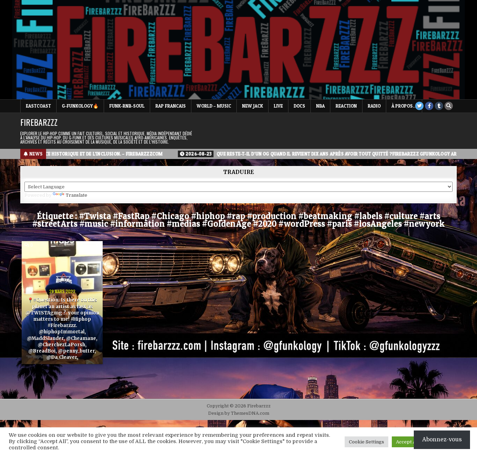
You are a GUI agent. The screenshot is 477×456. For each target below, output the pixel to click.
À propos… (404, 106)
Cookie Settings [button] (366, 441)
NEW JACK (252, 106)
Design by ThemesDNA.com (238, 413)
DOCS (299, 106)
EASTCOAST (38, 106)
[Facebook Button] (429, 106)
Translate (76, 195)
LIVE (278, 106)
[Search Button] (449, 106)
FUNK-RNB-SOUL (127, 106)
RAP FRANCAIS (170, 106)
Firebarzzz (39, 122)
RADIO (374, 106)
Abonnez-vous (442, 439)
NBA (320, 106)
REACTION (346, 106)
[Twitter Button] (419, 106)
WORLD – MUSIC (214, 106)
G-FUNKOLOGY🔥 (80, 106)
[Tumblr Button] (439, 106)
